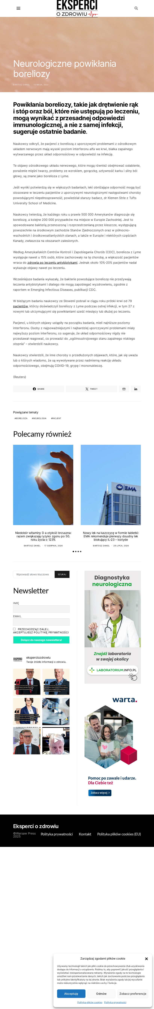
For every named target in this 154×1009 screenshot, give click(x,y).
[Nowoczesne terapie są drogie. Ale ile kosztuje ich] (55, 711)
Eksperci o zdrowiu (35, 826)
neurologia (40, 418)
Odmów (101, 993)
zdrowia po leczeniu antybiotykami (52, 262)
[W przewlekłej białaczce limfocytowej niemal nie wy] (55, 682)
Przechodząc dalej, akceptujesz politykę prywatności (41, 631)
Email (17, 616)
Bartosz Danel (21, 85)
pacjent (56, 418)
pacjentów (20, 306)
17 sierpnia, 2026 (53, 545)
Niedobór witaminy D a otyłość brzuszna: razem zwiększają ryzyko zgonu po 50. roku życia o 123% (43, 536)
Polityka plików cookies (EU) (119, 834)
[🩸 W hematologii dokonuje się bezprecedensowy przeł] (26, 740)
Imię (16, 603)
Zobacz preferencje (132, 993)
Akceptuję (71, 993)
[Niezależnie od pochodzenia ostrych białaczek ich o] (26, 711)
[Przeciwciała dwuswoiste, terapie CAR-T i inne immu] (26, 682)
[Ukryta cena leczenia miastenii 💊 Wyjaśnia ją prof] (55, 740)
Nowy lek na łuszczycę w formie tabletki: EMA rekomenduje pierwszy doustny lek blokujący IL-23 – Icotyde (111, 536)
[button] (146, 958)
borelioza (22, 418)
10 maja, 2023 (41, 85)
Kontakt (85, 834)
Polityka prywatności (115, 1002)
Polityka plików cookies (89, 1002)
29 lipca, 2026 (121, 545)
